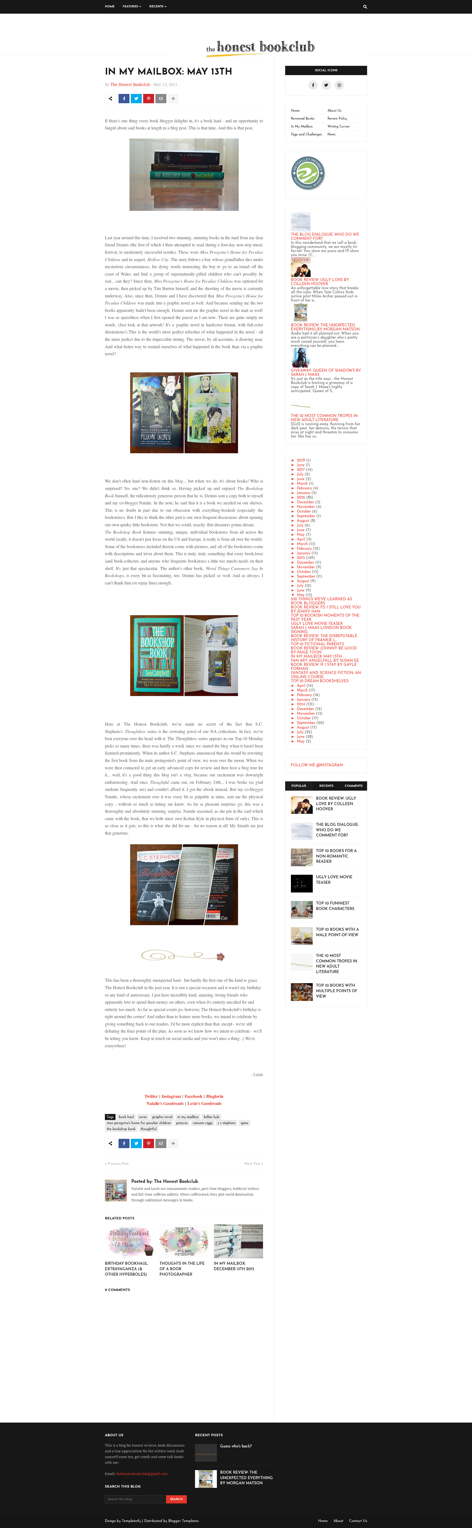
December (305, 502)
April (301, 539)
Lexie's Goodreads (204, 1103)
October (304, 512)
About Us (334, 111)
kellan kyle (211, 1117)
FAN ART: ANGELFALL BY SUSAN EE (325, 661)
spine (244, 1123)
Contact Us (358, 1521)
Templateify (131, 1521)
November (306, 507)
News (331, 134)
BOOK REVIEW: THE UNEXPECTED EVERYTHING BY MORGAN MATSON (325, 327)
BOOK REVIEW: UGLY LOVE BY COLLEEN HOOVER (320, 282)
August (303, 521)
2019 (301, 461)
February (304, 488)
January (303, 493)
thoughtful (149, 1129)
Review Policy (337, 118)
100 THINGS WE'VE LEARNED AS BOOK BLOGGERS (321, 601)
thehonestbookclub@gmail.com (141, 1473)
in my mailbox (188, 1117)
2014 (301, 704)
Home (295, 111)
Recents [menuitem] (156, 6)
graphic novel (162, 1117)
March (302, 484)
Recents (326, 786)
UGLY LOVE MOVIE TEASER (317, 624)
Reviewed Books (302, 118)
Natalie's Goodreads (165, 1103)
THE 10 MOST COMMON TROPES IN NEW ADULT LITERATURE (324, 418)
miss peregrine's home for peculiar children (139, 1123)
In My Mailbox (302, 126)
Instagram (171, 1096)
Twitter (151, 1096)
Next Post (252, 1164)
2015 (301, 558)
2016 (301, 498)
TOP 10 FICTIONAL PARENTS (317, 644)
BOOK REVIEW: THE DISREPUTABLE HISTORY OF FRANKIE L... (324, 638)
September (306, 516)
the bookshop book (121, 1129)
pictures (182, 1123)
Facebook (193, 1096)
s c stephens (226, 1123)
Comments (353, 786)
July (300, 474)
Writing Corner (339, 126)
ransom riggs (203, 1123)
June (301, 465)
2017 (301, 470)
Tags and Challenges (306, 134)
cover (143, 1117)
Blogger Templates (183, 1521)
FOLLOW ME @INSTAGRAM (317, 765)
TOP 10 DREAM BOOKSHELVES (320, 681)
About (338, 1521)
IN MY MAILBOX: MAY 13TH (316, 657)
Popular (298, 786)
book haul (126, 1117)
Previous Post (118, 1164)
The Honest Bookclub (130, 84)
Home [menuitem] (109, 6)
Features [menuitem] (130, 6)
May (301, 535)
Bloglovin (214, 1096)
